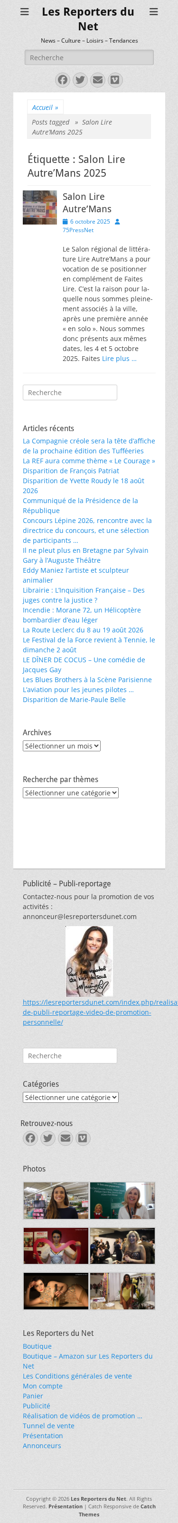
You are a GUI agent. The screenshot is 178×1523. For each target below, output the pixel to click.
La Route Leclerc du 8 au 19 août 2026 (83, 629)
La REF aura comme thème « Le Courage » (89, 460)
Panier (33, 1395)
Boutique (37, 1346)
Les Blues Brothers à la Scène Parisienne (87, 679)
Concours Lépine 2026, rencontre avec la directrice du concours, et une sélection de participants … (87, 530)
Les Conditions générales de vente (77, 1375)
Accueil (45, 107)
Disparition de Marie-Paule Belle (74, 699)
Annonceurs (42, 1445)
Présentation (43, 1435)
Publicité (36, 1405)
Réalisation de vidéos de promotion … (82, 1415)
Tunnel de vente (49, 1425)
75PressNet (78, 230)
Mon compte (43, 1385)
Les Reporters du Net (98, 1498)
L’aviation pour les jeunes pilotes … (78, 689)
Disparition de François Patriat (71, 470)
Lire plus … (119, 358)
